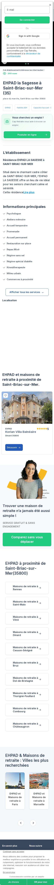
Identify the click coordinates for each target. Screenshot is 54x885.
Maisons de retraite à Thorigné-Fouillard (25, 695)
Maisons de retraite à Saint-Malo (25, 603)
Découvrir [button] (12, 447)
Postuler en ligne (27, 134)
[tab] (25, 63)
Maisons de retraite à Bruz (25, 664)
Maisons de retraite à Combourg (25, 710)
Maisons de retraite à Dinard (25, 634)
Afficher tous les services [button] (24, 292)
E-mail (10, 9)
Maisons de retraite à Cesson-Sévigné (25, 649)
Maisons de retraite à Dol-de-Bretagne (25, 679)
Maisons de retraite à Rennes (25, 588)
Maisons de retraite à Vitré (25, 618)
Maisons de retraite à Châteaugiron (25, 725)
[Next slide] (33, 823)
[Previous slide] (21, 823)
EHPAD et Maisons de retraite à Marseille (39, 799)
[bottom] (5, 395)
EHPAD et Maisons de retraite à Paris (15, 799)
